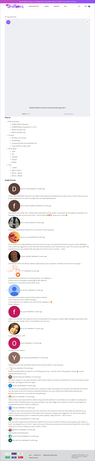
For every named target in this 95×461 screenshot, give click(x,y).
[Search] (79, 6)
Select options (68, 114)
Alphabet (15, 157)
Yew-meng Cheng (26, 358)
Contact (56, 6)
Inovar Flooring (17, 436)
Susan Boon (24, 290)
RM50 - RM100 (16, 170)
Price (10, 165)
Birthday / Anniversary (19, 138)
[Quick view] (87, 21)
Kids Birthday (16, 140)
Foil (13, 154)
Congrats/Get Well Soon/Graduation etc (24, 143)
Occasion (11, 135)
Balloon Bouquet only (19, 130)
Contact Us (37, 455)
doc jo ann (24, 328)
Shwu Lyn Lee (25, 237)
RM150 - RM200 (17, 176)
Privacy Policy (33, 458)
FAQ (65, 6)
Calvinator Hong (17, 419)
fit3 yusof (24, 312)
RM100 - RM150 (17, 173)
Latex (13, 151)
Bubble (14, 162)
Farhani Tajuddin (26, 256)
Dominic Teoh (25, 189)
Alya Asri (15, 397)
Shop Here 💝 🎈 (34, 6)
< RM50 (14, 168)
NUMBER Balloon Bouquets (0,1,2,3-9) (24, 127)
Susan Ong (15, 385)
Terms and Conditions (50, 455)
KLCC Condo (24, 222)
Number (14, 159)
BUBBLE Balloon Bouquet (20, 124)
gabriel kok (15, 430)
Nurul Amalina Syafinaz (28, 206)
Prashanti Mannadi (18, 377)
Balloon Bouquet (13, 121)
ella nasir (15, 408)
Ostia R (23, 343)
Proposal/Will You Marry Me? (21, 146)
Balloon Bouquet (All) (18, 132)
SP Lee (14, 368)
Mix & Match (12, 149)
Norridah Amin (17, 440)
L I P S (22, 271)
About (47, 6)
